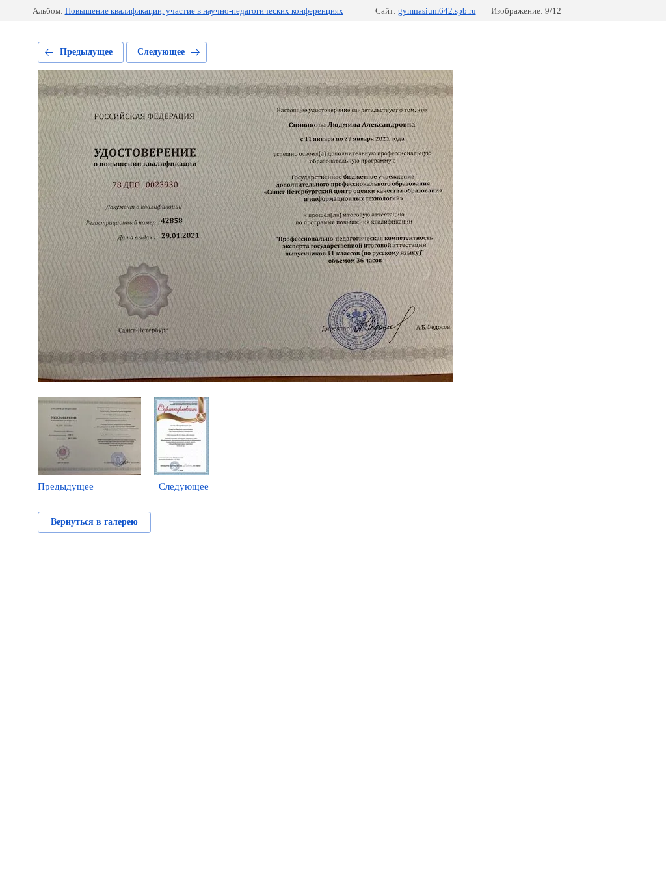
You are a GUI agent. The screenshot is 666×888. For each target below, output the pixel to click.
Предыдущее (86, 52)
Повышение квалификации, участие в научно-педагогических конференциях (204, 11)
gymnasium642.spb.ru (437, 11)
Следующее (161, 52)
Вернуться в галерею (94, 522)
